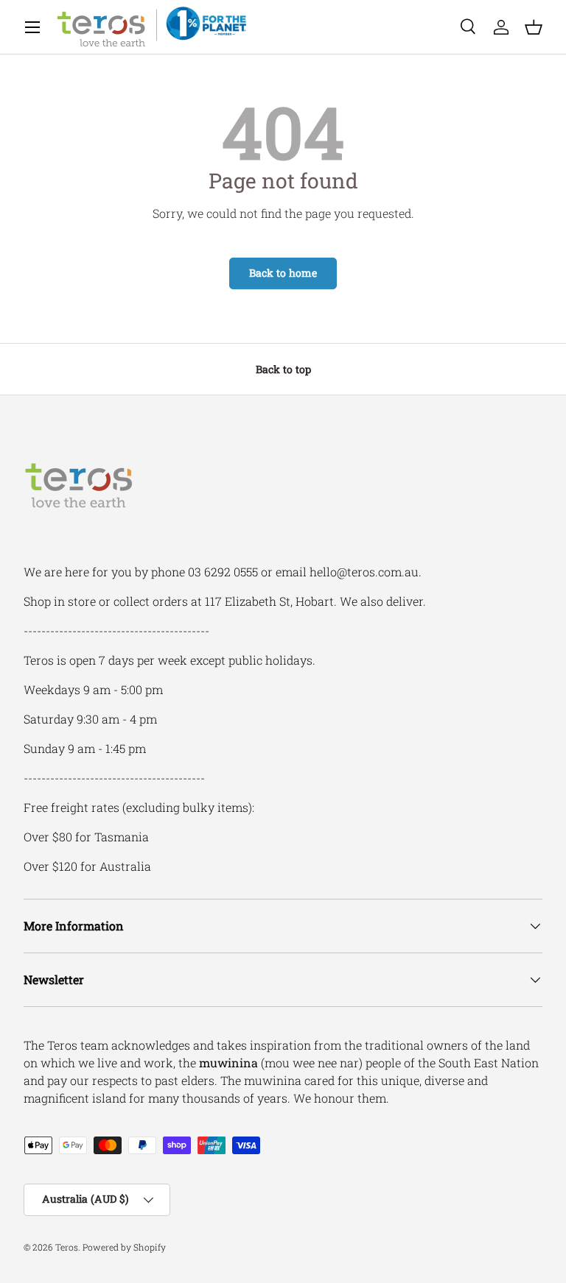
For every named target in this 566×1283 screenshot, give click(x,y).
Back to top (283, 369)
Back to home (283, 273)
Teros (66, 1247)
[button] (533, 27)
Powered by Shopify (124, 1247)
